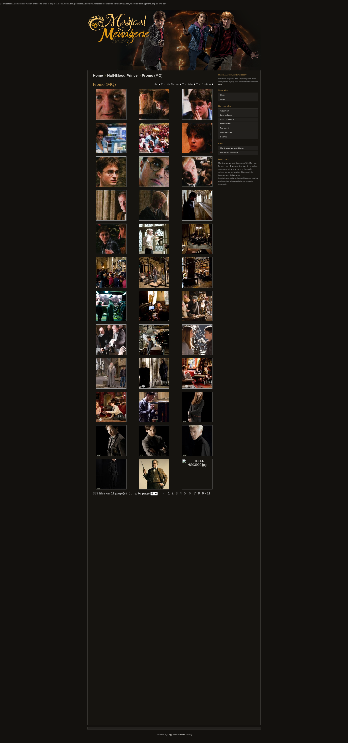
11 (208, 493)
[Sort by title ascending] (159, 84)
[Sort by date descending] (197, 84)
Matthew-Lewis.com (229, 152)
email (220, 85)
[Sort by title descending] (162, 84)
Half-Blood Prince (122, 75)
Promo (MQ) (152, 75)
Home (98, 75)
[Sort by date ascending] (194, 84)
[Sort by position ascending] (212, 84)
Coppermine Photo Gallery (180, 735)
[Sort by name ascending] (180, 84)
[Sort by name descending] (183, 84)
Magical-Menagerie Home (232, 148)
